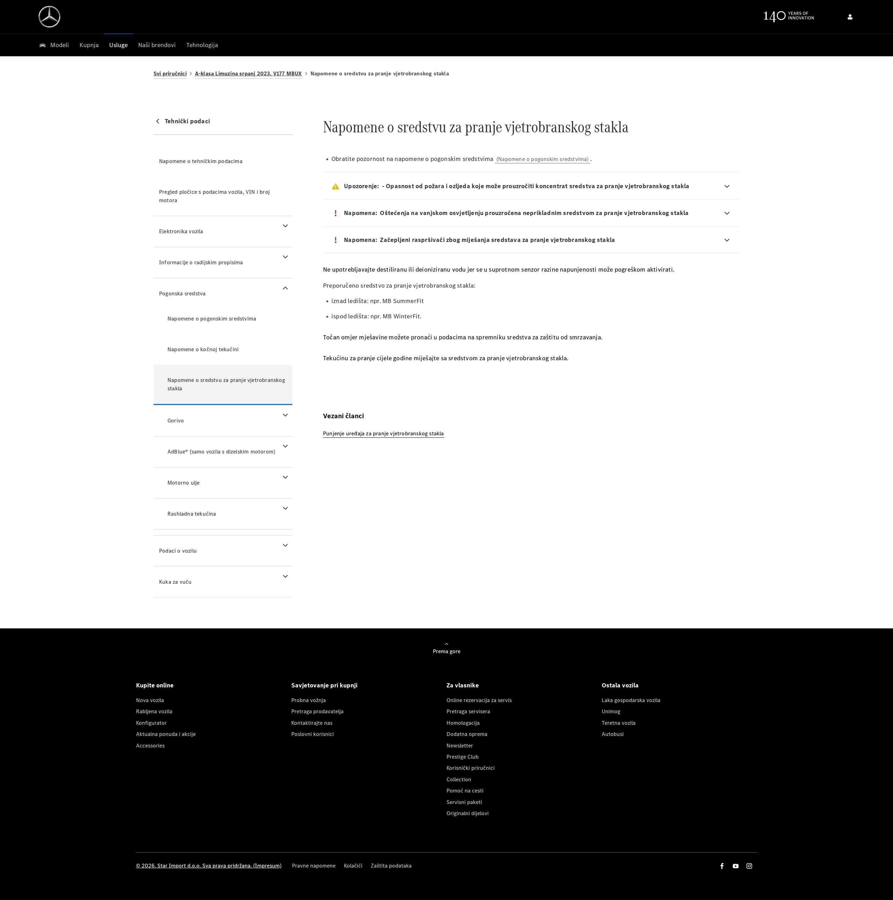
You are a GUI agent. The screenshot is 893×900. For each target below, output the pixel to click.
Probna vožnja (308, 700)
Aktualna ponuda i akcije (166, 734)
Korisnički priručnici (470, 768)
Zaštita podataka (391, 865)
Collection (458, 779)
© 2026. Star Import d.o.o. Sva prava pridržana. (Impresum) (209, 865)
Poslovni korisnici (312, 734)
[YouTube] (735, 866)
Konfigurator (151, 722)
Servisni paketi (464, 802)
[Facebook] (722, 866)
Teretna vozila (619, 722)
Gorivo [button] (175, 420)
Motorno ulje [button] (183, 482)
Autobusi (613, 734)
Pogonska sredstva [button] (182, 293)
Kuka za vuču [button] (175, 581)
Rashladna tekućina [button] (191, 513)
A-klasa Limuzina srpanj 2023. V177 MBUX (248, 73)
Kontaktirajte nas (311, 722)
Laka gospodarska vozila (631, 700)
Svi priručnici (170, 73)
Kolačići (353, 865)
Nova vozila (150, 700)
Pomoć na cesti (464, 790)
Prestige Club (462, 756)
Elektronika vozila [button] (181, 231)
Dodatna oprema (466, 734)
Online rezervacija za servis (479, 700)
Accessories (150, 745)
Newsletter (459, 745)
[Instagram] (749, 866)
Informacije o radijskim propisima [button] (201, 262)
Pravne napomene (314, 865)
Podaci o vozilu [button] (178, 550)
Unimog (611, 711)
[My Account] (850, 17)
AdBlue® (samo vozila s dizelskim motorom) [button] (221, 451)
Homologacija (463, 722)
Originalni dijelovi (467, 813)
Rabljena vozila (154, 711)
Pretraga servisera (468, 711)
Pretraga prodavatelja (317, 711)
